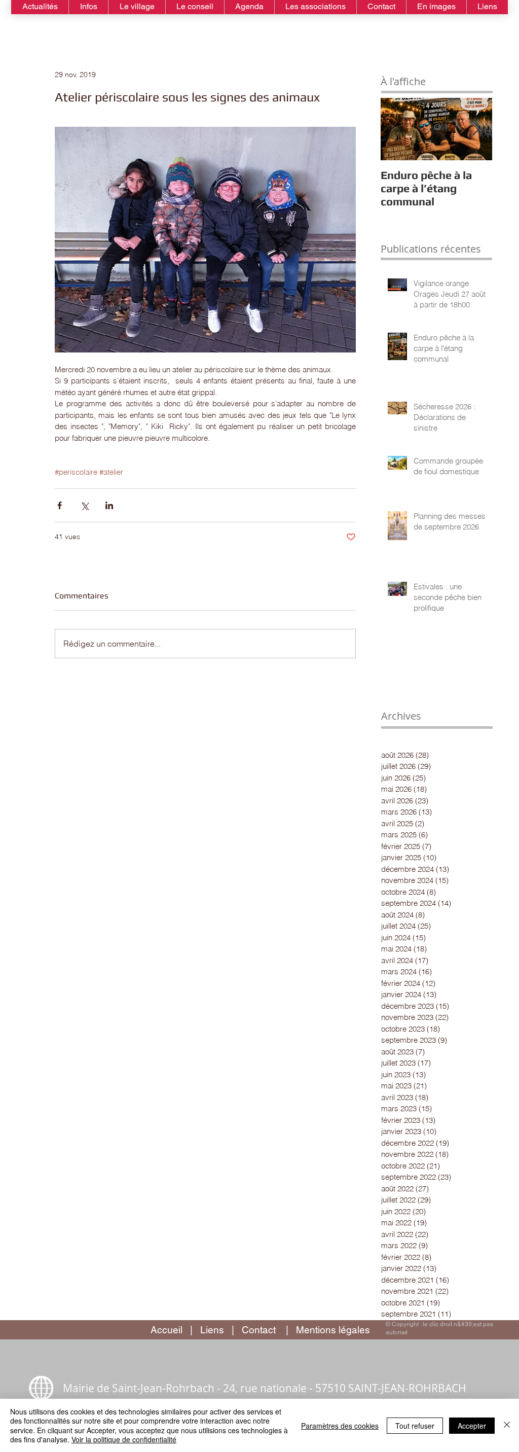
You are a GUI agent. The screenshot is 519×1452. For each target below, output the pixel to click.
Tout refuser (414, 1426)
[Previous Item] (396, 129)
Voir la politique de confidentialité (123, 1439)
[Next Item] (475, 129)
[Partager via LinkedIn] (109, 505)
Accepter (472, 1426)
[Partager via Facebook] (59, 505)
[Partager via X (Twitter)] (84, 505)
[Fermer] (507, 1425)
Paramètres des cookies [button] (340, 1426)
